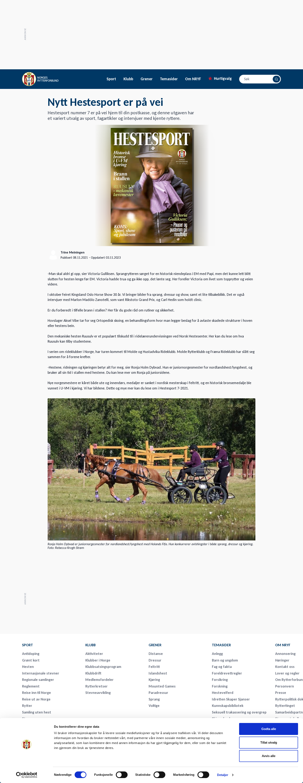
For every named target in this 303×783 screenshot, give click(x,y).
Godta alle (268, 729)
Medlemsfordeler (99, 679)
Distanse (156, 653)
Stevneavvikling (98, 692)
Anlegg (217, 653)
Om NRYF (193, 79)
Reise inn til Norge (36, 692)
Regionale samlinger (38, 679)
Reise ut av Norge (36, 699)
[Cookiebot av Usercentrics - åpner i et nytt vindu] (27, 775)
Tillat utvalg (268, 742)
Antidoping (30, 653)
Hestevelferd (222, 692)
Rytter (27, 705)
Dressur (155, 660)
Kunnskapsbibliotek (227, 705)
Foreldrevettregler (227, 673)
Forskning (220, 686)
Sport (111, 79)
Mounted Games (162, 686)
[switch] (122, 774)
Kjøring (154, 679)
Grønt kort (31, 660)
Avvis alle (268, 756)
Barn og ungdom (225, 660)
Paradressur (158, 692)
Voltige (154, 705)
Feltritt (154, 666)
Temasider (169, 79)
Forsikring (220, 679)
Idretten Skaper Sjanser (231, 699)
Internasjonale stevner (40, 673)
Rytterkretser (96, 686)
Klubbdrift (93, 673)
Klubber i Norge (97, 660)
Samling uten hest (36, 712)
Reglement (31, 686)
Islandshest (158, 673)
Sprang (154, 699)
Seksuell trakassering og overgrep (239, 712)
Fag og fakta (222, 666)
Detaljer (222, 775)
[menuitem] (51, 645)
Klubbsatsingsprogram (103, 666)
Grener (147, 79)
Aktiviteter (94, 653)
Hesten (28, 666)
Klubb (128, 79)
